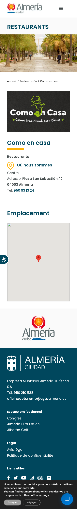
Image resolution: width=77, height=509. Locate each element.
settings (44, 495)
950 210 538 (23, 392)
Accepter (12, 502)
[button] (8, 478)
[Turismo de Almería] (24, 8)
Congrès (14, 418)
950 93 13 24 (24, 190)
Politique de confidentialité (30, 455)
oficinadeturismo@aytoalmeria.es (36, 398)
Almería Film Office (23, 424)
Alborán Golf (17, 430)
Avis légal (15, 449)
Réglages (32, 502)
